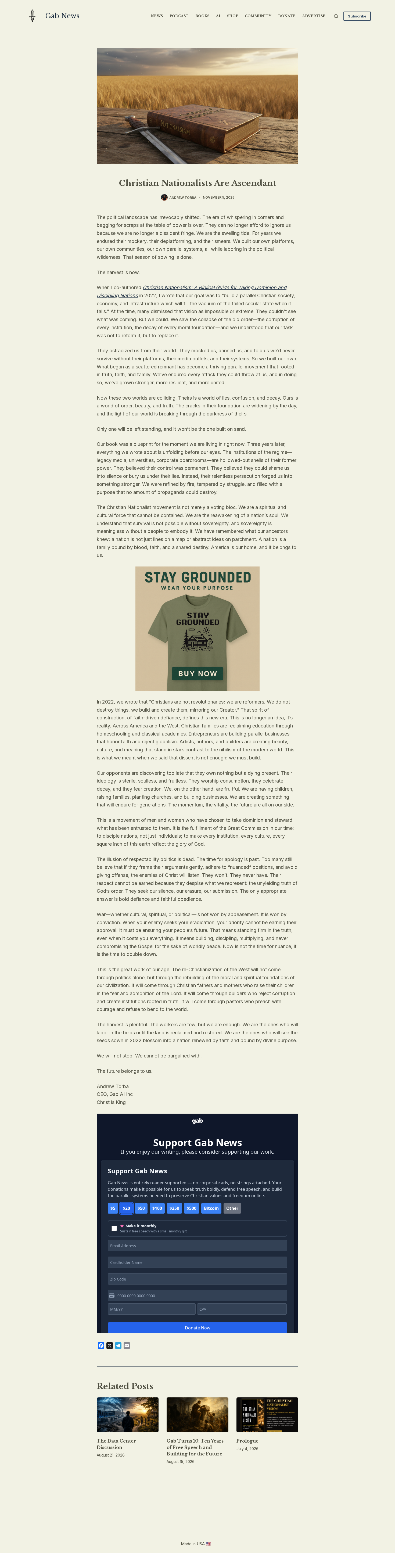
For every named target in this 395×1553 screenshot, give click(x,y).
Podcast (179, 16)
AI (218, 16)
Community (258, 16)
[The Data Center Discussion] (128, 1414)
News (157, 16)
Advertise (313, 16)
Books (202, 16)
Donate (287, 16)
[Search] (336, 16)
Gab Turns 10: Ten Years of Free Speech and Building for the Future (195, 1447)
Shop (232, 16)
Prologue (247, 1441)
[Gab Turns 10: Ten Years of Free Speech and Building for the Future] (197, 1414)
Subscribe (357, 16)
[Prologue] (267, 1414)
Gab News (62, 16)
